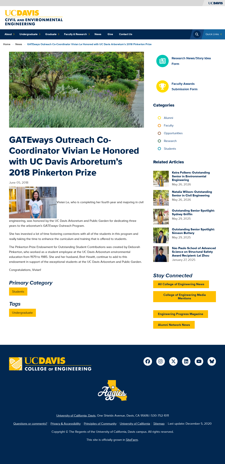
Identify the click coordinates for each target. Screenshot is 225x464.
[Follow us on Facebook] (147, 361)
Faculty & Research (75, 34)
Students (18, 291)
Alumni (168, 118)
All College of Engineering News (181, 284)
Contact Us (125, 34)
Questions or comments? (30, 423)
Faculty (168, 125)
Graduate (50, 34)
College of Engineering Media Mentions (184, 296)
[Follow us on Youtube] (199, 361)
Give (110, 34)
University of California (135, 423)
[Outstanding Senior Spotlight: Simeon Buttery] (161, 235)
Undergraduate (28, 34)
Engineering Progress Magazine (180, 314)
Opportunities (173, 133)
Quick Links (212, 34)
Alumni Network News (174, 325)
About (8, 34)
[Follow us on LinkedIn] (186, 361)
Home (6, 44)
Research (170, 141)
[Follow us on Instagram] (160, 361)
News (98, 34)
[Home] (34, 17)
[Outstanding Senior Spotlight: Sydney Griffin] (161, 216)
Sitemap (159, 423)
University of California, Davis (76, 415)
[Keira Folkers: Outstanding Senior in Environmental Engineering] (161, 178)
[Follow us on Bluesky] (212, 361)
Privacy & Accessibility (66, 423)
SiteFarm (132, 439)
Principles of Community (100, 423)
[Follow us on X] (173, 361)
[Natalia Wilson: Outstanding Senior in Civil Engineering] (161, 197)
